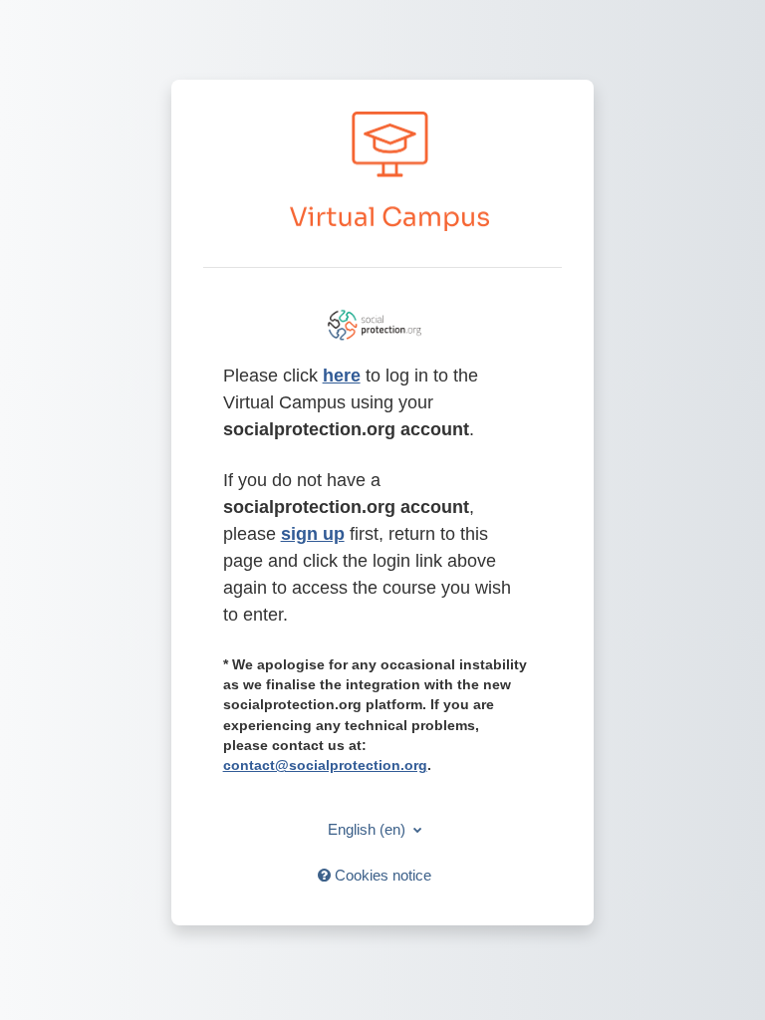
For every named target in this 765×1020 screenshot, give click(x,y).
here (342, 375)
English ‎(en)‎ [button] (368, 829)
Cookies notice (381, 876)
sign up (313, 534)
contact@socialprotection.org (325, 765)
